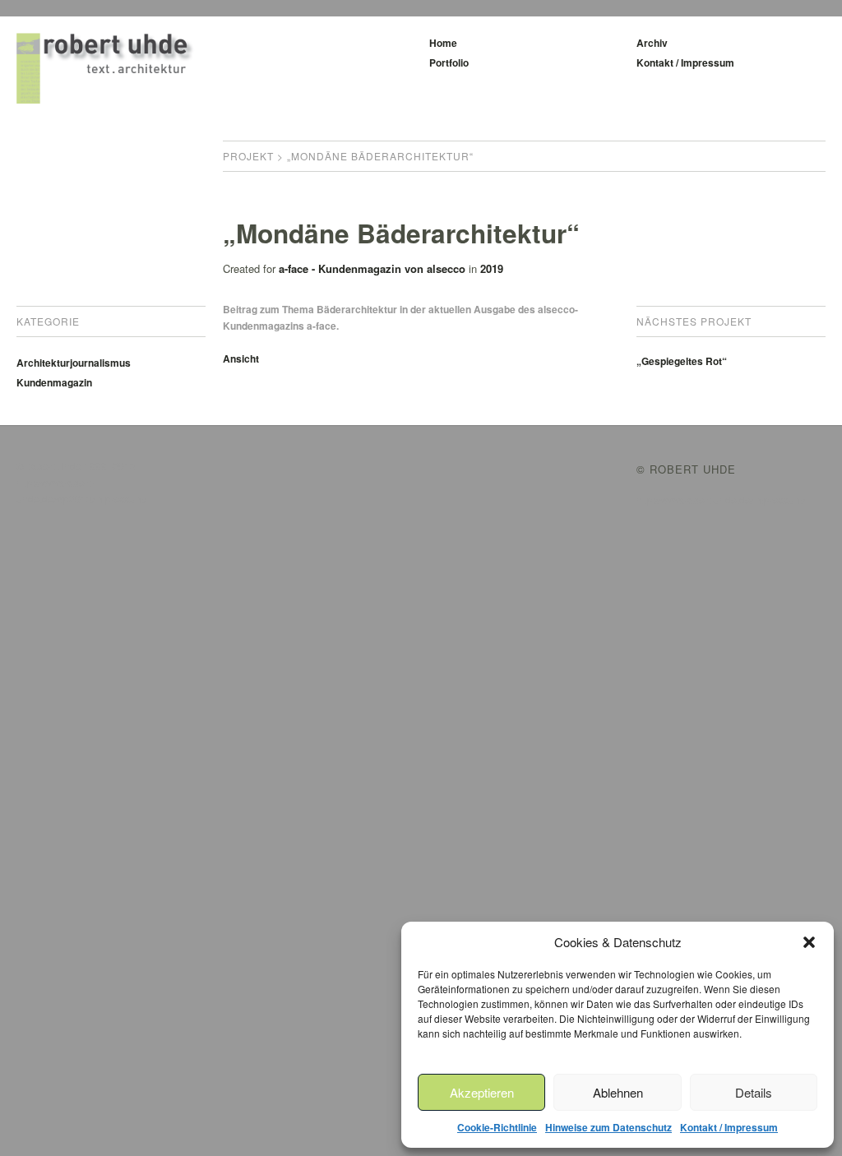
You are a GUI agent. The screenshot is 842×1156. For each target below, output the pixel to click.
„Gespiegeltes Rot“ (681, 361)
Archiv (652, 42)
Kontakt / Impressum (729, 1127)
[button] (809, 942)
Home (443, 42)
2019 (491, 268)
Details (753, 1092)
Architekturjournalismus (73, 362)
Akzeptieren (482, 1092)
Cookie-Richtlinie (497, 1127)
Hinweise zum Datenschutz (608, 1127)
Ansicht (241, 358)
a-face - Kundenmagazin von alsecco (372, 268)
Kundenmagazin (54, 382)
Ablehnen (618, 1092)
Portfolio (449, 62)
